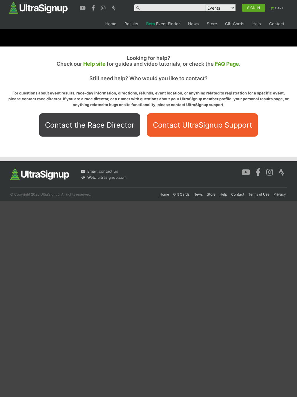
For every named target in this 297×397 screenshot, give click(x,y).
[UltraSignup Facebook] (94, 7)
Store (212, 23)
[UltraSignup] (38, 7)
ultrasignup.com (111, 177)
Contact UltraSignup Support (202, 125)
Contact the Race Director (89, 125)
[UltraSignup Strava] (113, 7)
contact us (108, 171)
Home (110, 23)
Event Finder (163, 23)
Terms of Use (258, 194)
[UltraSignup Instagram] (104, 7)
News (193, 23)
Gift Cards (234, 23)
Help (256, 23)
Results (131, 23)
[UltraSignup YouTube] (83, 7)
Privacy (280, 194)
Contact (276, 23)
